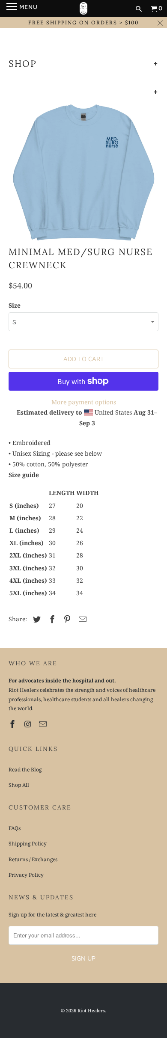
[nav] (22, 8)
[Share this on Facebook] (51, 619)
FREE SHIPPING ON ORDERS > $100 (83, 22)
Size (15, 305)
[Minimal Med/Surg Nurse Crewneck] (84, 172)
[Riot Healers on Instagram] (28, 724)
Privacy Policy (26, 874)
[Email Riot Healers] (43, 724)
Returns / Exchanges (33, 859)
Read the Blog (25, 769)
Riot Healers (91, 1010)
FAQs (15, 828)
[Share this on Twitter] (35, 619)
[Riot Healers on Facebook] (13, 724)
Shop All (19, 785)
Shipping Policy (28, 843)
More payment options (83, 402)
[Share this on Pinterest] (66, 619)
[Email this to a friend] (81, 619)
